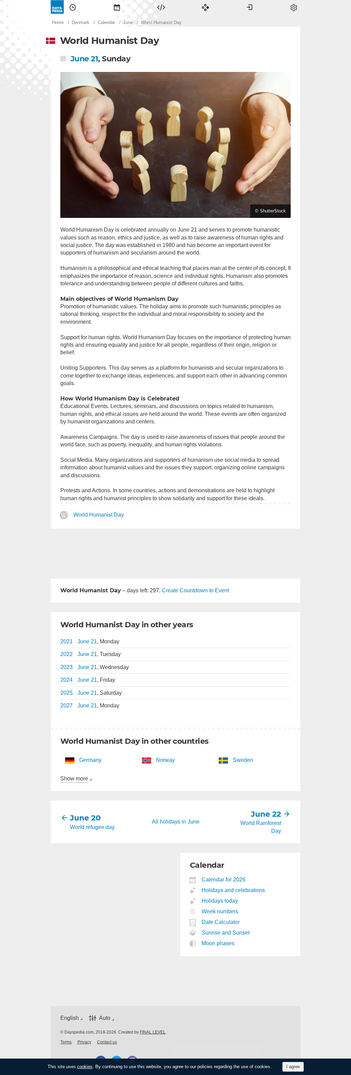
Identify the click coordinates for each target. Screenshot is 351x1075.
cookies (85, 1066)
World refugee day (92, 827)
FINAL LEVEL (153, 1032)
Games (205, 7)
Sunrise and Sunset (226, 933)
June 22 (266, 814)
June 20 (85, 818)
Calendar (116, 7)
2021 (66, 641)
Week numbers (220, 911)
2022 (66, 654)
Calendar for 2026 (223, 879)
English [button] (69, 1018)
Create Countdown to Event (195, 590)
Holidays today (220, 901)
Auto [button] (104, 1018)
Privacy (84, 1042)
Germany (90, 760)
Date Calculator (221, 922)
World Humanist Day (98, 515)
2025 (66, 693)
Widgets (161, 7)
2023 (66, 667)
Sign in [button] (249, 7)
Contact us (107, 1042)
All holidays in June (175, 822)
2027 (66, 705)
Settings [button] (293, 7)
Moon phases (218, 943)
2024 (66, 680)
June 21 (84, 58)
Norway (165, 760)
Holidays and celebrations (233, 890)
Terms (66, 1042)
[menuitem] (72, 7)
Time (72, 7)
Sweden (243, 760)
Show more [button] (74, 778)
